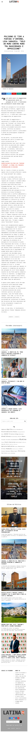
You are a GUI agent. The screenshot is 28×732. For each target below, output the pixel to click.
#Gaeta (23, 436)
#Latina (22, 439)
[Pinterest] (14, 94)
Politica (22, 51)
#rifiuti (3, 448)
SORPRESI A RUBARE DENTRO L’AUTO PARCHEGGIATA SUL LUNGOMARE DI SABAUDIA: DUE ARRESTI (11, 410)
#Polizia (7, 444)
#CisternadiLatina (7, 431)
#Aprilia (9, 429)
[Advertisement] (14, 19)
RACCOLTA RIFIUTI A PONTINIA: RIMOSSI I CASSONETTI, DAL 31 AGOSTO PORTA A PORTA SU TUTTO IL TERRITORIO (13, 594)
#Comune (15, 431)
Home (9, 728)
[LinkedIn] (16, 718)
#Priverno (15, 444)
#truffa (9, 453)
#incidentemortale (15, 439)
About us (18, 728)
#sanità (20, 448)
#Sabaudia (17, 316)
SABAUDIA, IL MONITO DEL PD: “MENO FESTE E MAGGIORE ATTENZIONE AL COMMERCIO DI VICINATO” (12, 353)
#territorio (4, 453)
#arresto (14, 429)
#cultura (13, 434)
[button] (25, 421)
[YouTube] (18, 718)
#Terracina (21, 451)
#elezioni (21, 434)
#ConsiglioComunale (21, 431)
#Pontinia (11, 444)
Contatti (13, 728)
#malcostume (12, 442)
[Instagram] (14, 718)
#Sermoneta (8, 451)
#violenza (13, 453)
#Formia (8, 436)
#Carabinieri (20, 429)
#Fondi (3, 436)
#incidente (8, 439)
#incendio (3, 439)
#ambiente (11, 316)
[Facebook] (3, 94)
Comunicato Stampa (9, 51)
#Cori (2, 434)
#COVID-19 (7, 434)
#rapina (16, 446)
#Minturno (24, 442)
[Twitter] (9, 94)
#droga (16, 434)
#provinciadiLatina (7, 446)
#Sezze (12, 451)
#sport (15, 451)
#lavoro (2, 442)
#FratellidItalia (14, 436)
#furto (19, 436)
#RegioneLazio (21, 446)
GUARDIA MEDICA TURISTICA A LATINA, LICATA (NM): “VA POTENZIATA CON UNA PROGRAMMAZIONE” (13, 531)
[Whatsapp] (19, 94)
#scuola (3, 451)
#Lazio (7, 442)
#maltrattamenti (19, 442)
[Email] (24, 94)
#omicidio (3, 444)
